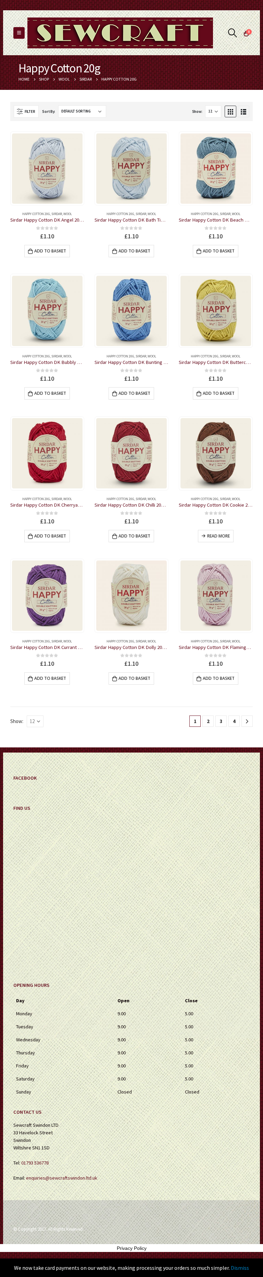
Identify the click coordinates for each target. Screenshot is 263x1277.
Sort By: (48, 111)
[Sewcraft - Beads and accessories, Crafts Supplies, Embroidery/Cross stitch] (120, 32)
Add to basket (50, 251)
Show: (197, 111)
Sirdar (56, 214)
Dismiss (240, 1267)
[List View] (243, 111)
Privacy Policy (132, 1248)
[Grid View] (230, 111)
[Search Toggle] (232, 32)
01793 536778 (35, 1163)
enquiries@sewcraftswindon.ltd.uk (61, 1178)
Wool (67, 214)
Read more (218, 536)
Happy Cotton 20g (36, 214)
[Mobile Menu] (19, 33)
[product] (47, 168)
